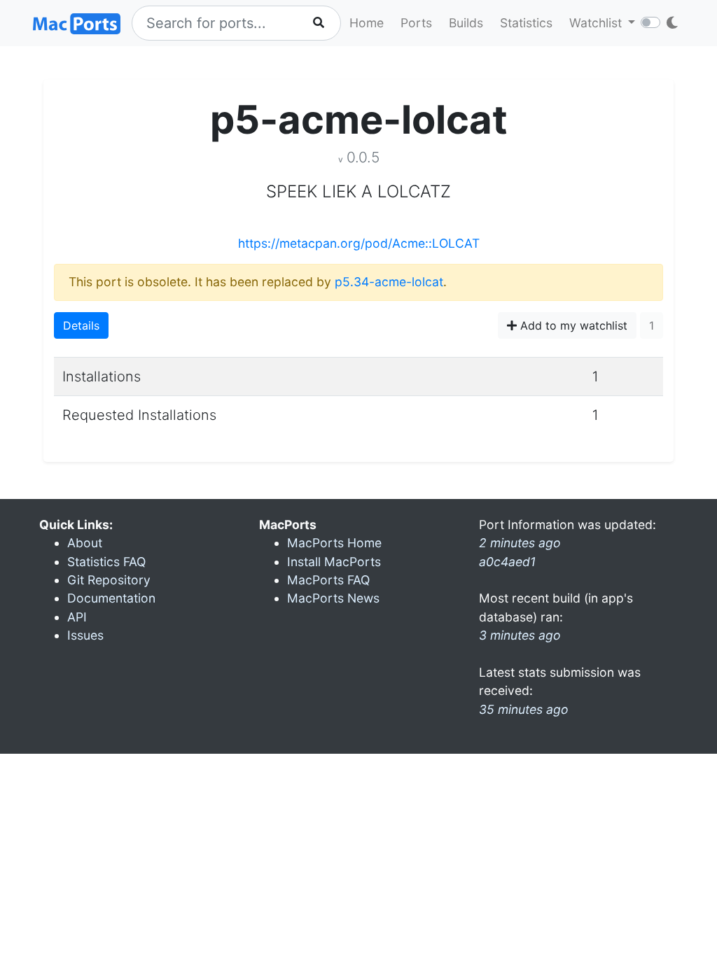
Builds (466, 22)
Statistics (526, 22)
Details (81, 325)
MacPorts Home (334, 542)
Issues (85, 635)
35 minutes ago (524, 709)
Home (366, 22)
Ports (416, 22)
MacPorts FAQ (328, 579)
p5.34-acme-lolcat (389, 281)
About (84, 542)
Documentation (111, 598)
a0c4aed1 (507, 561)
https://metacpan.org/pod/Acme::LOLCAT (359, 243)
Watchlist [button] (597, 22)
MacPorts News (333, 598)
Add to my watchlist (572, 325)
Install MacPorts (334, 561)
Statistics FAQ (106, 561)
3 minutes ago (520, 635)
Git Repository (109, 579)
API (77, 617)
